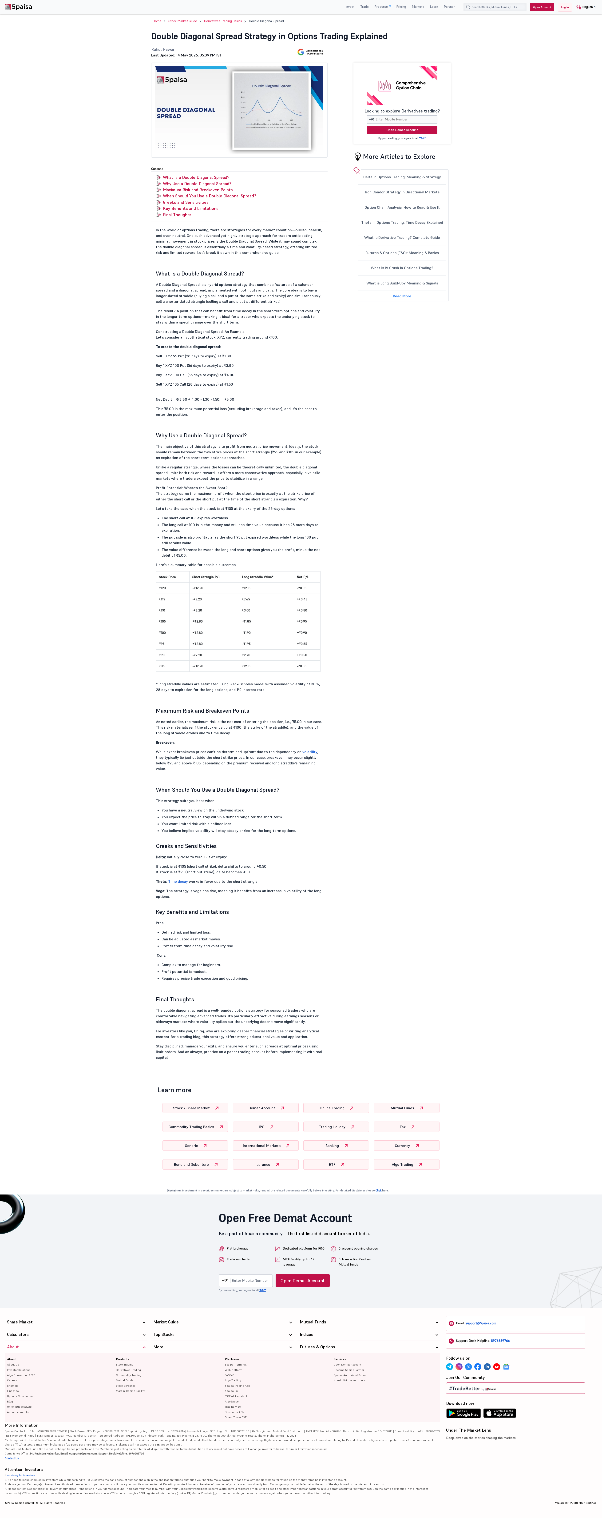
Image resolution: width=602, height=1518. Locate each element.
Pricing (401, 6)
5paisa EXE (232, 1391)
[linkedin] (487, 1366)
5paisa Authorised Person (350, 1375)
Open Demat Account (402, 130)
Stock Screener (125, 1385)
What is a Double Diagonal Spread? (196, 177)
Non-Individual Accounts (349, 1380)
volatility (309, 751)
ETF (332, 1164)
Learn (434, 6)
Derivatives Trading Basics (223, 21)
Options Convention (20, 1396)
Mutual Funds (403, 1108)
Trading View (233, 1406)
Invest (350, 6)
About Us (13, 1364)
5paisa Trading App (237, 1385)
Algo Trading (403, 1164)
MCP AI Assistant (236, 1396)
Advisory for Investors (21, 1475)
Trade (364, 6)
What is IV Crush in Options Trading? (402, 267)
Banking (332, 1145)
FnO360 (229, 1375)
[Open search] (468, 7)
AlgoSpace (232, 1401)
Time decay (178, 881)
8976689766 (500, 1340)
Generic (192, 1145)
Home (157, 21)
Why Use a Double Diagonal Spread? (197, 183)
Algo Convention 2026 (21, 1375)
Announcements (18, 1412)
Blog (10, 1401)
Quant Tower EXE (236, 1417)
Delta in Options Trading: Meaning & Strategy (402, 177)
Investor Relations (19, 1370)
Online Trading (332, 1108)
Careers (12, 1380)
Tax (403, 1126)
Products (381, 6)
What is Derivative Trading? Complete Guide (402, 237)
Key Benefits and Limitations (190, 208)
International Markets (262, 1145)
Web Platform (233, 1370)
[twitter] (468, 1366)
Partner (449, 6)
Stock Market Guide (182, 21)
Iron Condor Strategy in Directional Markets (402, 192)
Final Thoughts (177, 214)
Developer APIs (234, 1412)
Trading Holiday (332, 1126)
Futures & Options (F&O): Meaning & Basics (402, 252)
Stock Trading (124, 1364)
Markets (418, 6)
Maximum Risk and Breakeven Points (198, 189)
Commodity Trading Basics (192, 1126)
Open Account (542, 7)
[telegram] (449, 1366)
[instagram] (459, 1366)
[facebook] (477, 1366)
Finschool (13, 1391)
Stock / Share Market (192, 1108)
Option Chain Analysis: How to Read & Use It (402, 207)
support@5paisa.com (481, 1323)
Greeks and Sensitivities (186, 202)
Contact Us (12, 1458)
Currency (403, 1145)
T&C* (422, 138)
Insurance (262, 1164)
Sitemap (12, 1385)
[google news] (506, 1366)
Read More (402, 296)
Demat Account (262, 1108)
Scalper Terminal (235, 1364)
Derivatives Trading (128, 1370)
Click (378, 1190)
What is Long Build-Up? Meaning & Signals (402, 283)
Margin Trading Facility (130, 1391)
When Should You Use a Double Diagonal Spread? (209, 196)
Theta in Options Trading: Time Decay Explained (402, 222)
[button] (585, 7)
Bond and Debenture (192, 1164)
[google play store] (463, 1414)
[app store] (499, 1414)
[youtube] (496, 1366)
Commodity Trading (128, 1375)
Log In (565, 7)
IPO (262, 1126)
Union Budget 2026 (19, 1406)
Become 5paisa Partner (349, 1370)
